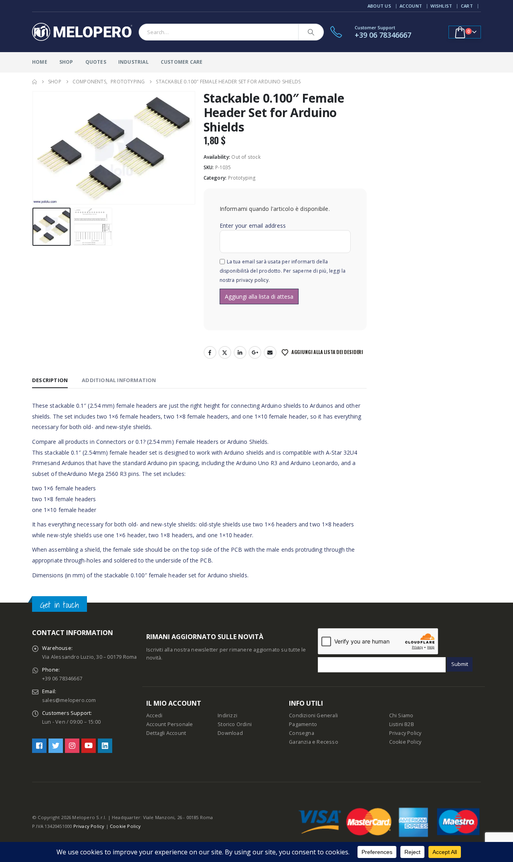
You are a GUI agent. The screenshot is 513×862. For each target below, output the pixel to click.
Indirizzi (227, 715)
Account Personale (169, 724)
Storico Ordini (235, 724)
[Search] (311, 32)
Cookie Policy (405, 742)
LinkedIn (240, 352)
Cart (467, 6)
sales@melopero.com (69, 700)
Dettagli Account (166, 733)
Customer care (182, 62)
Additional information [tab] (119, 380)
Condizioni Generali (313, 715)
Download (230, 733)
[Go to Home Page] (34, 81)
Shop (66, 62)
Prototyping (242, 177)
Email (270, 352)
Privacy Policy (405, 733)
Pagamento (303, 724)
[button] (34, 148)
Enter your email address (253, 225)
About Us (379, 6)
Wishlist (441, 6)
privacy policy (252, 280)
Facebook (210, 352)
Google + (254, 352)
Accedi (154, 715)
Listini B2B (401, 724)
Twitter (224, 352)
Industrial (133, 62)
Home (39, 62)
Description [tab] (50, 380)
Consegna (301, 733)
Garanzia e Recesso (313, 742)
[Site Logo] (82, 32)
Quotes (95, 62)
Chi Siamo (401, 715)
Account (411, 6)
